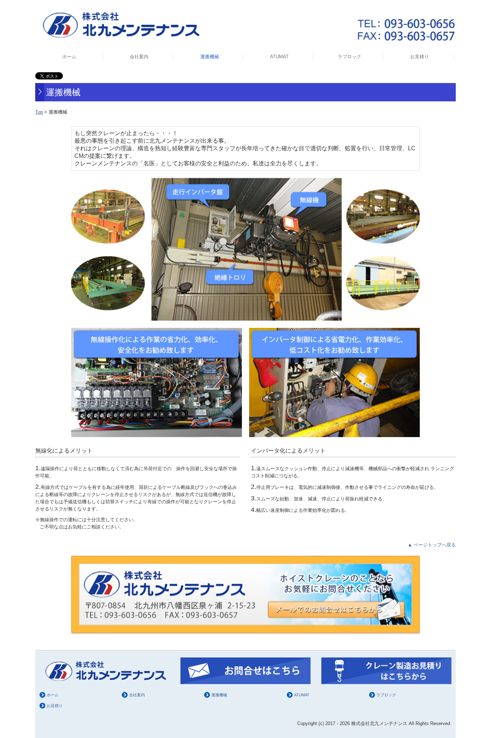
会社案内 (139, 56)
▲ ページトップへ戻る (432, 544)
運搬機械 (209, 56)
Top (39, 112)
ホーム (69, 56)
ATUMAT (279, 56)
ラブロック (349, 56)
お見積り (419, 56)
